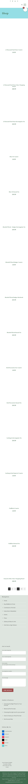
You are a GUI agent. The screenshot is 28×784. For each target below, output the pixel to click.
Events (5, 614)
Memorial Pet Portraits (10, 708)
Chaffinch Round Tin (14, 543)
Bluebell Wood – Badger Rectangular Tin (14, 227)
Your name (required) (6, 650)
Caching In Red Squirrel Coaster (14, 473)
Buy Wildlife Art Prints (9, 604)
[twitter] (12, 1)
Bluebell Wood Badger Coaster (14, 262)
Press (5, 618)
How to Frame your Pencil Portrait (12, 715)
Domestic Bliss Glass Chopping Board (14, 578)
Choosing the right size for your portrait (14, 712)
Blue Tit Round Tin (14, 192)
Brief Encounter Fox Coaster (14, 367)
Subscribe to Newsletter (10, 611)
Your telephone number (7, 671)
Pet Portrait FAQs (8, 719)
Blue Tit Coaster (14, 156)
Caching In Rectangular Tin (14, 438)
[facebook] (10, 1)
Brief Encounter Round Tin (14, 403)
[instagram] (17, 1)
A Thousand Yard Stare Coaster (14, 50)
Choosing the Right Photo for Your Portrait (13, 704)
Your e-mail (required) (6, 656)
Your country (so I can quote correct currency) (8, 664)
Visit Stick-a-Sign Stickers (10, 625)
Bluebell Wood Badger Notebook (14, 297)
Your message (5, 677)
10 (21, 589)
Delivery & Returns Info (10, 621)
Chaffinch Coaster (14, 508)
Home (5, 600)
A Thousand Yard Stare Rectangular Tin (14, 121)
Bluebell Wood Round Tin (14, 332)
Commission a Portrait (9, 607)
